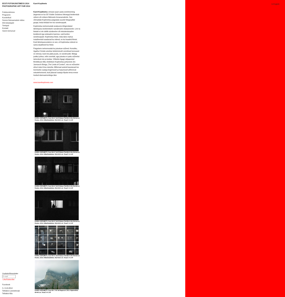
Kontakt (5, 28)
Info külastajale (8, 23)
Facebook (6, 285)
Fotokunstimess (8, 12)
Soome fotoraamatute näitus (13, 20)
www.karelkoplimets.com (43, 82)
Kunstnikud (6, 17)
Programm (6, 15)
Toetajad (5, 25)
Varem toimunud (8, 31)
